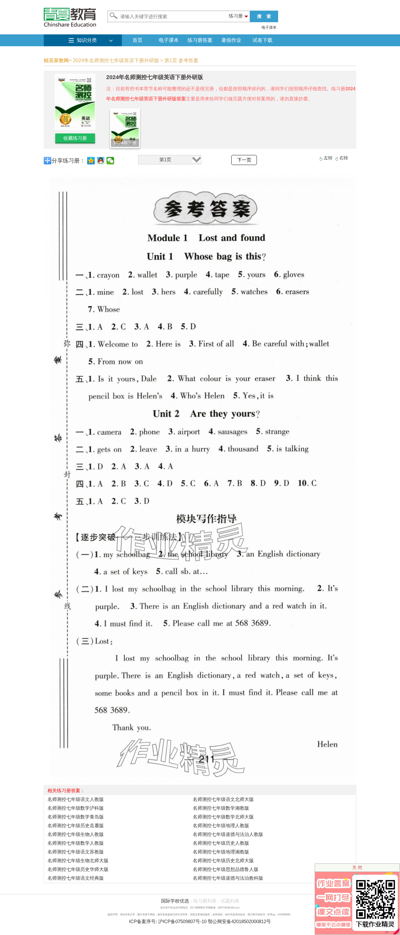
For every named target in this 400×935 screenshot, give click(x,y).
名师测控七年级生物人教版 (76, 834)
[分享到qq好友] (101, 160)
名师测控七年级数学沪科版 (76, 808)
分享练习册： (68, 161)
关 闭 (357, 867)
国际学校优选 (175, 900)
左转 (328, 157)
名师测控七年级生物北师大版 (78, 860)
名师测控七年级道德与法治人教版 (228, 834)
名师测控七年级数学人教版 (76, 843)
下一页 (244, 160)
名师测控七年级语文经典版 (76, 878)
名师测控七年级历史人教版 (221, 843)
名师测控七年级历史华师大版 (78, 869)
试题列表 (230, 900)
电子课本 (269, 27)
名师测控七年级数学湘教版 (221, 808)
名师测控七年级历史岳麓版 (76, 825)
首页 (137, 40)
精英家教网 (56, 60)
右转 (343, 157)
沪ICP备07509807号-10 (182, 921)
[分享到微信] (110, 160)
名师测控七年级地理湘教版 (221, 851)
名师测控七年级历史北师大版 (223, 860)
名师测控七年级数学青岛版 (76, 816)
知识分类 (87, 40)
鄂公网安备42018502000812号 (239, 921)
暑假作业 (231, 40)
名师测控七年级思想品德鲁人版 (225, 869)
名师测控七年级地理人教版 (221, 825)
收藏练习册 (75, 138)
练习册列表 (205, 900)
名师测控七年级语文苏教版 (76, 851)
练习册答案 (200, 40)
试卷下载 (262, 40)
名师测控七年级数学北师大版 (223, 816)
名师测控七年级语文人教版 (76, 799)
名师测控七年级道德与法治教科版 (228, 878)
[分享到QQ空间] (91, 160)
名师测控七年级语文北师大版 (223, 799)
